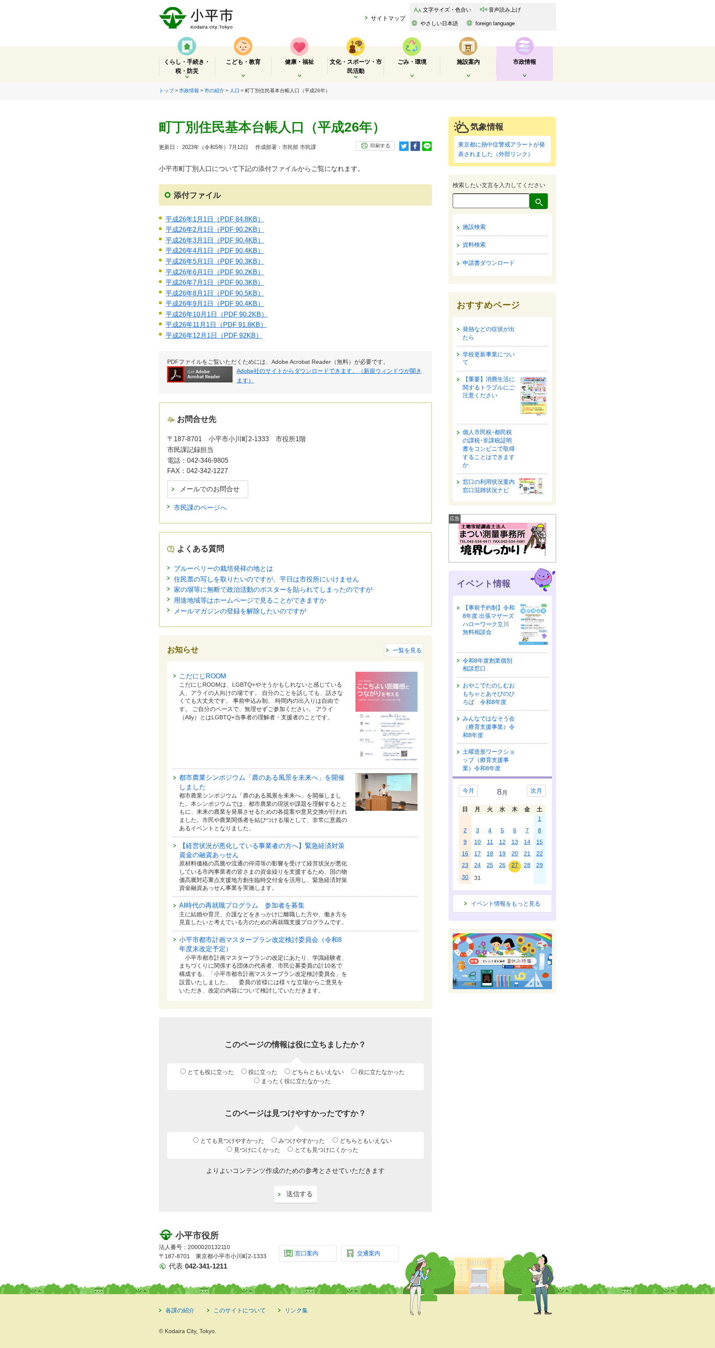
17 (477, 853)
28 (527, 865)
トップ (166, 91)
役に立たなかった (381, 1072)
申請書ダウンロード (489, 263)
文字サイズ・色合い (447, 10)
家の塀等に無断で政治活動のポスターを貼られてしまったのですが (273, 589)
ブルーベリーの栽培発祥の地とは (223, 568)
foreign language (495, 23)
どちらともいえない (318, 1072)
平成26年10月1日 (217, 314)
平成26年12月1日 (214, 335)
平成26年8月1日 (215, 293)
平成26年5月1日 (215, 261)
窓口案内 (306, 1253)
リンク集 (296, 1310)
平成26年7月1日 (215, 282)
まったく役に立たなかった (296, 1081)
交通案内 (368, 1253)
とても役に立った (210, 1072)
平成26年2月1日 (215, 229)
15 (539, 842)
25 (490, 865)
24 (477, 865)
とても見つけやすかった (232, 1140)
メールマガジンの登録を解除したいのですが (240, 611)
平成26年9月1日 (215, 303)
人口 (235, 91)
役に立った (262, 1072)
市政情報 (189, 91)
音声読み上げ (505, 10)
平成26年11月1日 (216, 324)
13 (514, 842)
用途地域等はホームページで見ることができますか (250, 600)
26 (502, 865)
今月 (468, 790)
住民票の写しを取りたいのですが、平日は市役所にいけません (266, 579)
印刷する (380, 146)
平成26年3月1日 (215, 240)
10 (477, 842)
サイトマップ (388, 18)
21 (527, 853)
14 (527, 842)
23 (465, 865)
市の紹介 (214, 91)
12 (502, 842)
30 (465, 877)
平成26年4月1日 (215, 250)
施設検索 (474, 226)
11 (490, 842)
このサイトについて (240, 1310)
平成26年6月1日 (215, 272)
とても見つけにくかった (326, 1149)
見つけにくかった (257, 1149)
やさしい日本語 (439, 23)
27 (514, 865)
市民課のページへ (200, 507)
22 (539, 853)
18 (490, 853)
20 (514, 853)
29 (539, 865)
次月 (536, 790)
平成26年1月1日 (215, 219)
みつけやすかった (301, 1140)
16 (465, 853)
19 (502, 853)
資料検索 (474, 244)
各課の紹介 (180, 1310)
